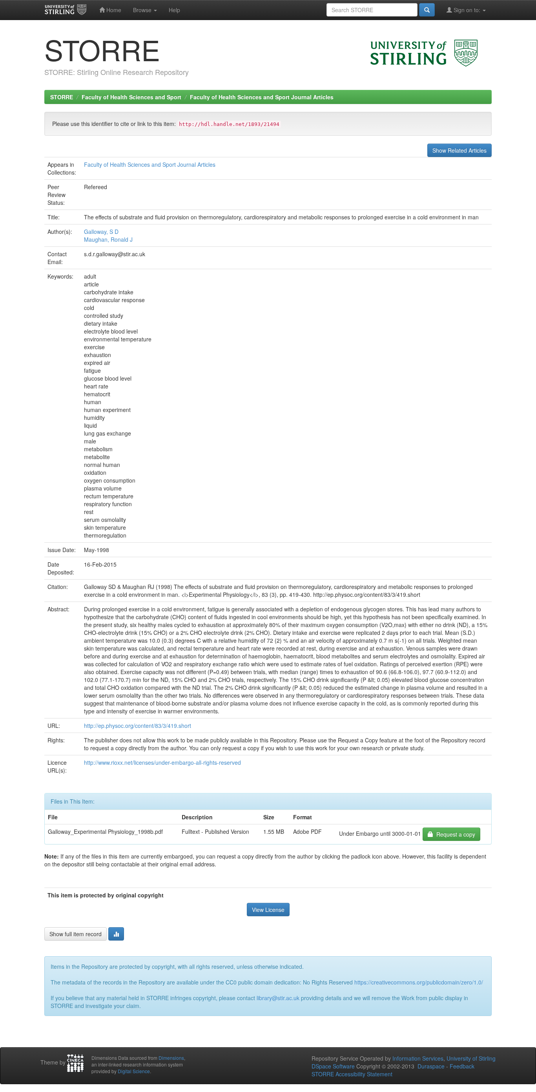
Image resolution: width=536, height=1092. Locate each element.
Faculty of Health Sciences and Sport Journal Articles (262, 97)
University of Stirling (471, 1058)
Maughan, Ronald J (108, 239)
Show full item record (75, 934)
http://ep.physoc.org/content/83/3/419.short (137, 725)
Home (113, 10)
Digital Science (134, 1071)
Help (174, 10)
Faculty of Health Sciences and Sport (131, 97)
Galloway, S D (101, 231)
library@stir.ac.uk (278, 998)
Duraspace (431, 1066)
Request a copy (454, 834)
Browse (143, 10)
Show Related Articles (459, 150)
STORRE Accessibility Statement (352, 1074)
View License (268, 909)
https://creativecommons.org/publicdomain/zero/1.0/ (418, 982)
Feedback (462, 1066)
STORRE (61, 97)
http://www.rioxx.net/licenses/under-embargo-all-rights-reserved (162, 762)
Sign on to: (467, 10)
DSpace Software (333, 1066)
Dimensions (171, 1057)
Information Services (417, 1058)
